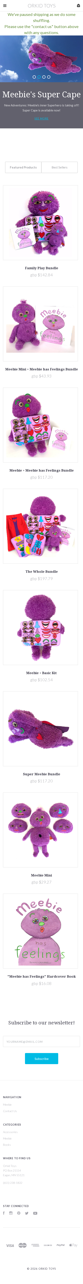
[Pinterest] (18, 1213)
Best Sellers (59, 167)
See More (41, 118)
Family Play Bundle (41, 268)
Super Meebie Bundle (41, 774)
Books (7, 1144)
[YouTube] (35, 1213)
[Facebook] (4, 1213)
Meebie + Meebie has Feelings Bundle (41, 470)
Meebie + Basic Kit (41, 673)
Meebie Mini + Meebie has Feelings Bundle (41, 369)
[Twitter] (27, 1213)
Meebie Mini (41, 875)
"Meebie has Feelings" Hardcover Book (41, 976)
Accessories (10, 1132)
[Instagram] (10, 1213)
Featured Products (23, 167)
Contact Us (10, 1111)
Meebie (7, 1104)
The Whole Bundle (41, 572)
